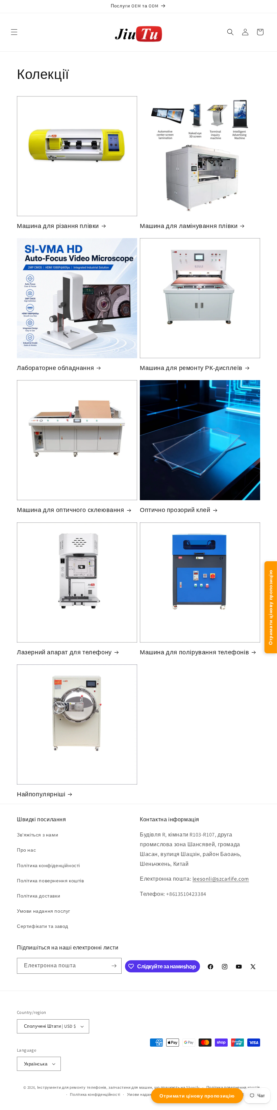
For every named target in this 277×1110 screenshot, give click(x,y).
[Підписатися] (113, 966)
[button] (14, 32)
